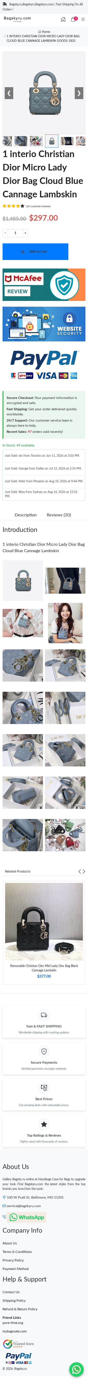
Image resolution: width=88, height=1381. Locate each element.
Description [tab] (26, 515)
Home (45, 31)
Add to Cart (38, 251)
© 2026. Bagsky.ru (15, 1368)
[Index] (63, 19)
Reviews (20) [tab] (59, 515)
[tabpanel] (44, 934)
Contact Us (11, 1292)
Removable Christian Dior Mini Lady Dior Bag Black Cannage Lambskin (44, 968)
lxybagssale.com (15, 1331)
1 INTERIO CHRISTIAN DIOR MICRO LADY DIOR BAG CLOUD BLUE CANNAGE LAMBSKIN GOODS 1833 (43, 38)
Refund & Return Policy (20, 1309)
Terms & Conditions (17, 1252)
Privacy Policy (13, 1260)
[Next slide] (84, 871)
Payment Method (16, 1269)
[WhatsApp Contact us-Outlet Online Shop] (76, 1369)
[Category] (83, 19)
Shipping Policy (14, 1300)
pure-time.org (13, 1323)
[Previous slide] (79, 871)
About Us (10, 1243)
